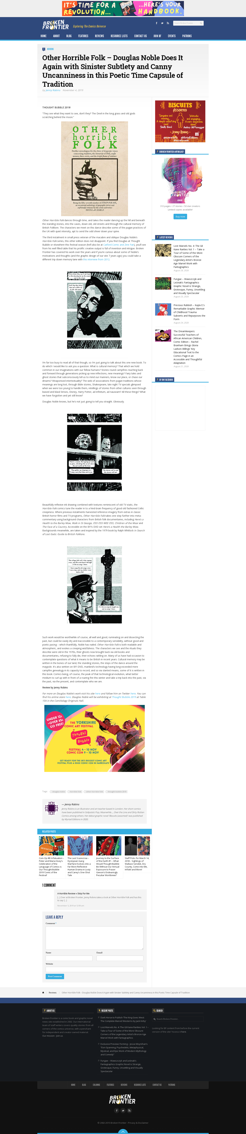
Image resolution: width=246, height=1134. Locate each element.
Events (172, 36)
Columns (96, 1084)
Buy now (180, 216)
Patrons (187, 36)
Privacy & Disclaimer (138, 1122)
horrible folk (75, 791)
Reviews (99, 36)
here (97, 693)
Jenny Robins (53, 90)
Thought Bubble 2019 (124, 697)
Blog (69, 36)
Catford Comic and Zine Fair (118, 244)
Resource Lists (119, 36)
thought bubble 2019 (117, 791)
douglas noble (58, 791)
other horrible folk (94, 791)
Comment (51, 923)
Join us (59, 1035)
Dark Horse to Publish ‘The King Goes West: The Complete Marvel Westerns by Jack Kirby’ (123, 1019)
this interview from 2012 (96, 259)
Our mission (48, 1035)
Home (44, 36)
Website (49, 964)
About (56, 36)
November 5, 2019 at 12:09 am (70, 905)
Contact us (140, 36)
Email (99, 952)
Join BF (157, 36)
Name (48, 952)
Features (83, 36)
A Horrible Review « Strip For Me (73, 893)
